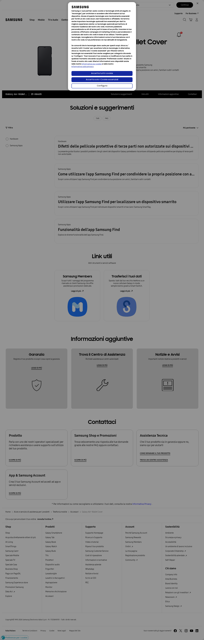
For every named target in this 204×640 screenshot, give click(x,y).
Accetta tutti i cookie (102, 73)
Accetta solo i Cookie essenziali (102, 80)
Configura (102, 86)
